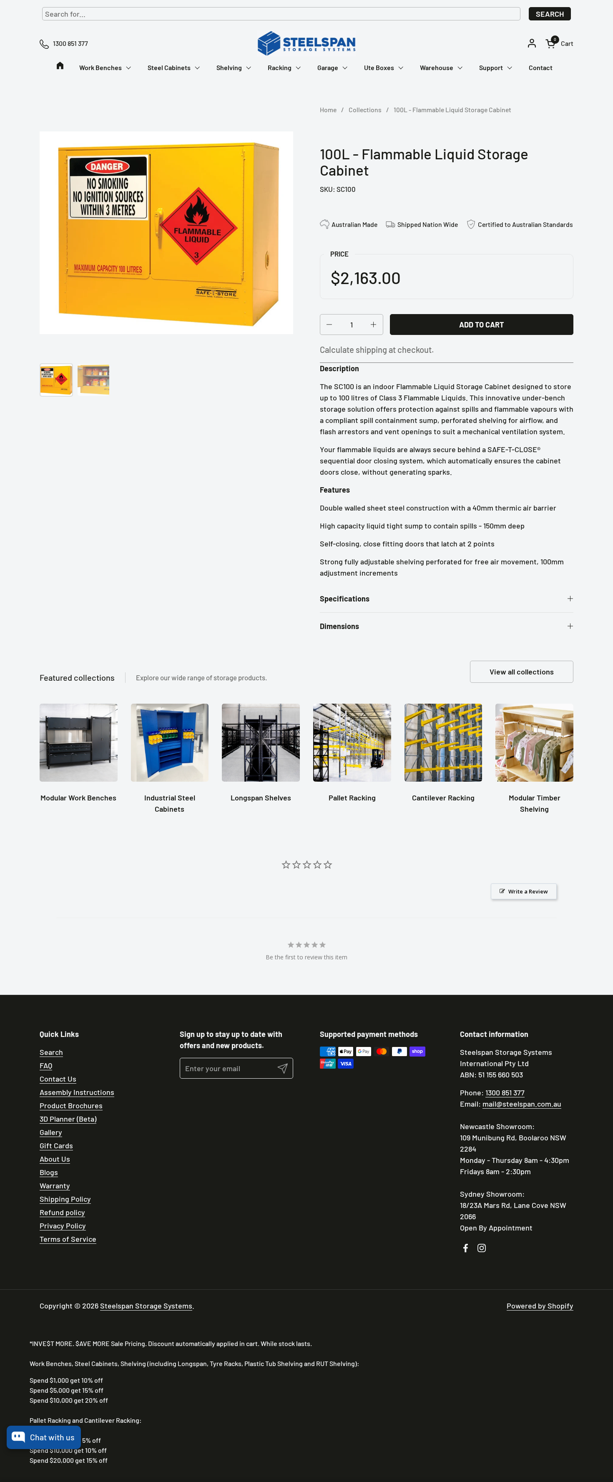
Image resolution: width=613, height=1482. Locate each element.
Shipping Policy (65, 1198)
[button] (559, 43)
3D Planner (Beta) (68, 1118)
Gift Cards (56, 1145)
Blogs (49, 1172)
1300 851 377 (505, 1092)
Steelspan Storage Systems (146, 1305)
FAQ (46, 1065)
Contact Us (58, 1078)
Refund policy (62, 1212)
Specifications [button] (344, 598)
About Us (55, 1158)
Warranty (55, 1185)
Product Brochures (71, 1105)
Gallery (51, 1132)
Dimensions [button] (339, 626)
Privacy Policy (63, 1225)
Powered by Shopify (540, 1305)
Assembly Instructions (77, 1092)
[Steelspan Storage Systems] (306, 43)
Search (550, 13)
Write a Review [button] (528, 891)
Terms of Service (68, 1238)
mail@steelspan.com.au (521, 1103)
